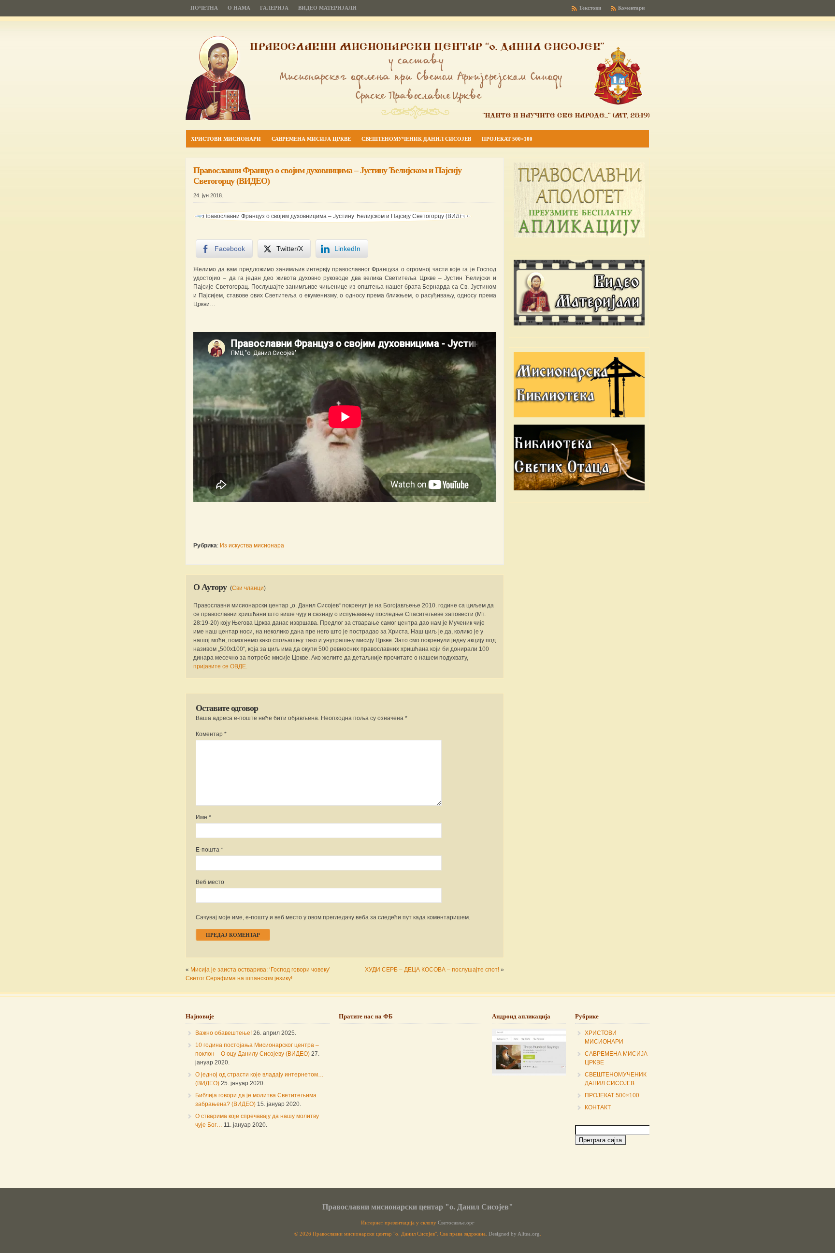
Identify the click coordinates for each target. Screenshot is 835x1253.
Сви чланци (248, 588)
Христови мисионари (226, 139)
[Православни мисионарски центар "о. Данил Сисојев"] (417, 118)
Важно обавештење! (223, 1033)
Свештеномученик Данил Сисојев (416, 139)
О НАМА (239, 8)
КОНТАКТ (598, 1107)
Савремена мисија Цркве (311, 139)
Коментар (211, 734)
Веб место (210, 882)
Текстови (590, 8)
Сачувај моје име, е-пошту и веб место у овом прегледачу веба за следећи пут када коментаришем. (333, 917)
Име (203, 817)
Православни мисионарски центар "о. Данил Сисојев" (417, 1207)
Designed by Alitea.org (514, 1234)
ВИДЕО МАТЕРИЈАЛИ (327, 8)
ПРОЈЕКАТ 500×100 (612, 1095)
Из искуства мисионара (252, 545)
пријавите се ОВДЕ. (220, 666)
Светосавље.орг (456, 1222)
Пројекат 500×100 (507, 139)
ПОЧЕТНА (204, 8)
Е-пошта (209, 849)
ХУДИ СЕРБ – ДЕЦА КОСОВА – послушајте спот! (432, 969)
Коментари (631, 8)
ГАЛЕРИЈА (274, 8)
